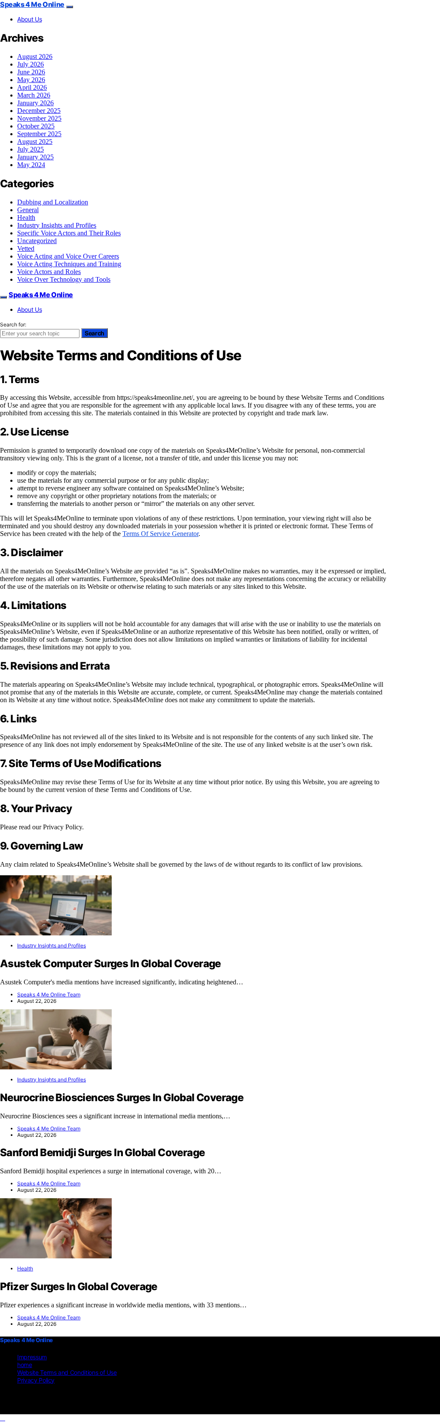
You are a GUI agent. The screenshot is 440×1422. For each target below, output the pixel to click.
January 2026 (35, 103)
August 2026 (34, 56)
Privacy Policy (36, 1380)
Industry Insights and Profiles (56, 225)
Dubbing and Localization (52, 202)
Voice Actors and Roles (49, 271)
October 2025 (36, 126)
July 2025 (30, 149)
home (24, 1364)
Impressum (32, 1357)
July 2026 (30, 64)
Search (94, 333)
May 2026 (31, 79)
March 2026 (33, 95)
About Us (29, 19)
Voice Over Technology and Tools (63, 279)
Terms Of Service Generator (160, 533)
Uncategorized (37, 240)
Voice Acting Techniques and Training (69, 264)
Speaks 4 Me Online (32, 4)
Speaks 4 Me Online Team (48, 994)
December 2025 (39, 110)
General (28, 209)
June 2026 (31, 72)
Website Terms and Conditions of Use (67, 1372)
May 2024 (31, 164)
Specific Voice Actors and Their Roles (69, 233)
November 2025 (39, 118)
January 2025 (35, 157)
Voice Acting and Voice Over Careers (68, 256)
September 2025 (39, 133)
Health (26, 217)
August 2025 (34, 141)
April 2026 (32, 87)
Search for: (13, 324)
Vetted (25, 248)
